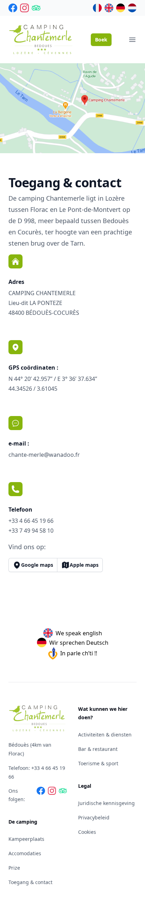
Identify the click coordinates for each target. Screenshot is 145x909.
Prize (14, 867)
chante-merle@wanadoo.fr (44, 455)
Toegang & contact (30, 882)
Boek (101, 39)
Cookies (87, 832)
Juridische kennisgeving (106, 803)
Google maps (37, 564)
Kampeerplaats (26, 839)
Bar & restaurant (98, 749)
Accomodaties (24, 853)
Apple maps (84, 564)
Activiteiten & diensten (105, 734)
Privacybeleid (93, 817)
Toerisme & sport (98, 763)
